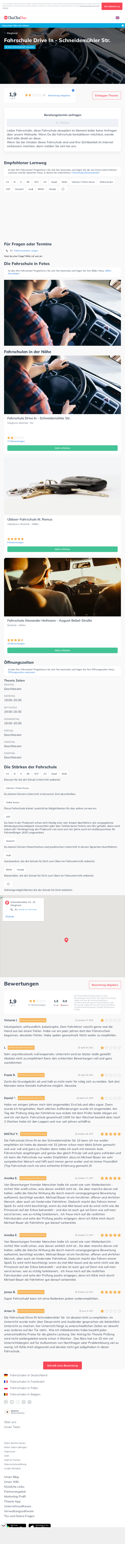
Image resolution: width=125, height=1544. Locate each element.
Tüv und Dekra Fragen (19, 1516)
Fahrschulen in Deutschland (28, 1375)
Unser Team (12, 1427)
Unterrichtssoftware (17, 1506)
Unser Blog (11, 1477)
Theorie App (12, 1501)
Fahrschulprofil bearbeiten (85, 172)
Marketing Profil (15, 1496)
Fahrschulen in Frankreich (27, 1381)
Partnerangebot (15, 1491)
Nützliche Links (14, 1487)
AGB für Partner (12, 1460)
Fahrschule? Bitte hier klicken (15, 25)
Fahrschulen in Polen (24, 1388)
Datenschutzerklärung (15, 1464)
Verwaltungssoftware (19, 1511)
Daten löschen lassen (15, 1443)
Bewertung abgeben (59, 95)
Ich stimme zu (112, 6)
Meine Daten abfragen (15, 1447)
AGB (6, 1455)
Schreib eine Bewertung (62, 1365)
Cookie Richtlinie (12, 1468)
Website (9, 916)
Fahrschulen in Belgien (25, 1394)
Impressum (9, 1451)
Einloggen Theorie (106, 95)
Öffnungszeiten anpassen (21, 672)
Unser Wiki (11, 1482)
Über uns (10, 1422)
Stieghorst (12, 33)
